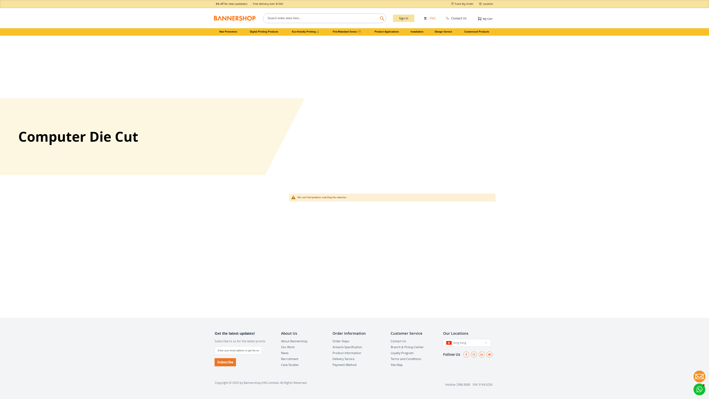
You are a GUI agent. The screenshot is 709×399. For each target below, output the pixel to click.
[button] (699, 389)
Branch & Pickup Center (407, 347)
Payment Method (345, 365)
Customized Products (476, 31)
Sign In (403, 18)
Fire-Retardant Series (345, 31)
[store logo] (234, 18)
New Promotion (228, 31)
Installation (417, 31)
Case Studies (290, 365)
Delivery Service (343, 359)
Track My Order (464, 4)
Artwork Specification (347, 347)
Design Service (443, 31)
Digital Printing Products (264, 31)
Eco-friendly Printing (304, 31)
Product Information (347, 353)
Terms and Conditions (406, 359)
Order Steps (341, 341)
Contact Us (459, 18)
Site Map (397, 365)
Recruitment (289, 359)
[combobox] (324, 18)
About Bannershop (294, 341)
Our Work (287, 347)
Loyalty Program (402, 353)
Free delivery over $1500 (268, 4)
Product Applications (387, 31)
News (285, 353)
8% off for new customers (231, 4)
